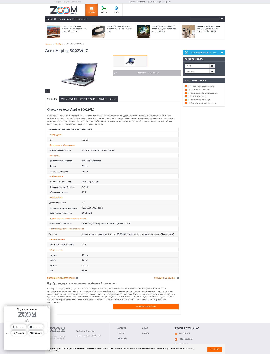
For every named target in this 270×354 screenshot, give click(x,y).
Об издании (52, 336)
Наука (104, 12)
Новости (70, 19)
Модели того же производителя (201, 86)
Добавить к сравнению (148, 73)
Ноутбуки (59, 44)
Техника (92, 12)
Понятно (214, 349)
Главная (48, 44)
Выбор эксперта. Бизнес (198, 96)
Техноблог (82, 19)
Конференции (156, 2)
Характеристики (69, 99)
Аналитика (142, 2)
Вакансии (51, 339)
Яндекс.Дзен (186, 339)
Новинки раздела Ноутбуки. (199, 89)
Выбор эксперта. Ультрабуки (199, 100)
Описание (52, 99)
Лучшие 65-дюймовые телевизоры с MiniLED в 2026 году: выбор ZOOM (74, 28)
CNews (133, 2)
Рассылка (184, 333)
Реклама (63, 336)
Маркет (167, 2)
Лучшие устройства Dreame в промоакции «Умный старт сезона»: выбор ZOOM (209, 28)
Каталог (49, 19)
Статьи (61, 19)
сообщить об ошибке (165, 278)
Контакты (61, 339)
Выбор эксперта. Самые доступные (202, 103)
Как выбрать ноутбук (204, 52)
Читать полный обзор (146, 306)
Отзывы (102, 99)
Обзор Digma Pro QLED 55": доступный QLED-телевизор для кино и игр (164, 28)
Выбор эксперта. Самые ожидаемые (203, 93)
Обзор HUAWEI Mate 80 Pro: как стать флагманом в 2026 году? (119, 28)
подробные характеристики (61, 278)
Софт (116, 12)
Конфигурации (87, 99)
